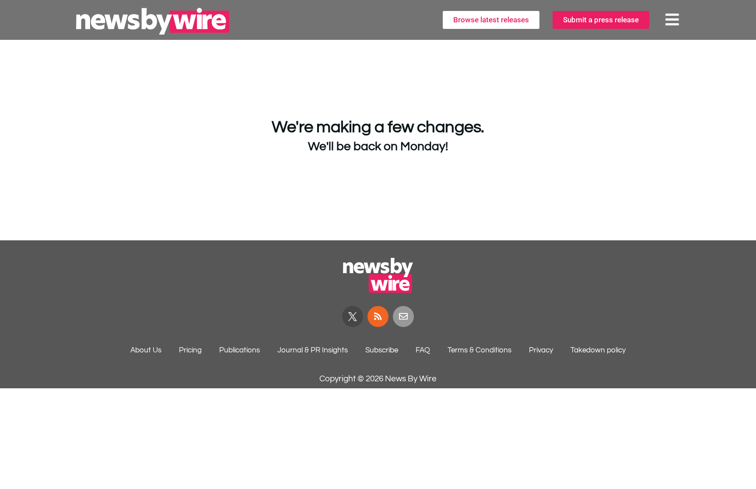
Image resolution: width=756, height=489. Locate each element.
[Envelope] (403, 316)
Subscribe (381, 350)
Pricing (190, 350)
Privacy (541, 350)
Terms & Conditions (479, 350)
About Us (145, 350)
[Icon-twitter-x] (352, 316)
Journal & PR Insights (312, 350)
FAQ (423, 350)
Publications (239, 350)
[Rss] (378, 316)
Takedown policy (598, 350)
